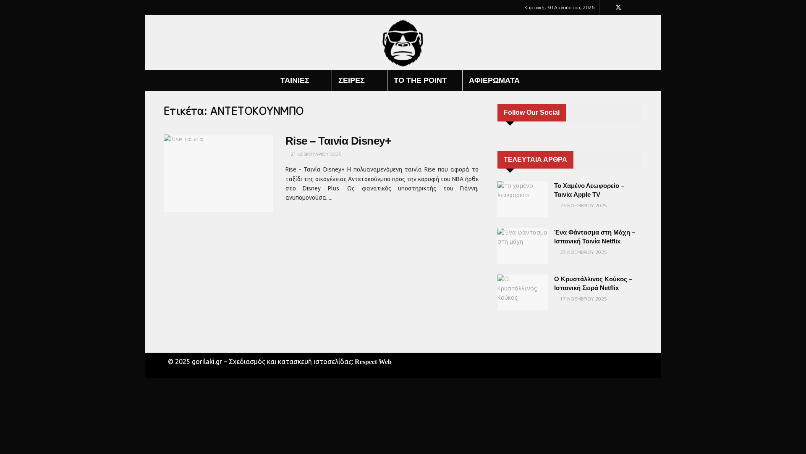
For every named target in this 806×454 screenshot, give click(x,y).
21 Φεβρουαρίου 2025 (315, 154)
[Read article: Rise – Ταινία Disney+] (218, 174)
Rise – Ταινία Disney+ (338, 141)
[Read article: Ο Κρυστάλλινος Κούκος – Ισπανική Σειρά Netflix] (522, 293)
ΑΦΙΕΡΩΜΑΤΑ (494, 80)
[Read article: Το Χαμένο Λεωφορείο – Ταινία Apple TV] (522, 199)
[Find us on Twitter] (618, 7)
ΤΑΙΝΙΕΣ (294, 80)
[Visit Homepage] (403, 42)
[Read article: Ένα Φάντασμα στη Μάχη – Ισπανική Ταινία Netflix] (522, 246)
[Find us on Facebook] (607, 7)
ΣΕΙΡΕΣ (351, 80)
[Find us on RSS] (640, 7)
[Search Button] (639, 80)
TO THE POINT (420, 80)
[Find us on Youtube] (629, 7)
